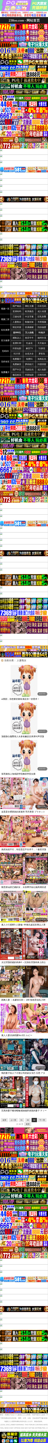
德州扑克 (42, 338)
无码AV (5, 351)
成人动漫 (42, 311)
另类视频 (42, 322)
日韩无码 (42, 375)
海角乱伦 (42, 359)
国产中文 (17, 369)
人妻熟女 (17, 322)
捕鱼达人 (17, 338)
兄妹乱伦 (29, 369)
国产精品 (17, 306)
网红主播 (29, 306)
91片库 (17, 354)
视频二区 (5, 319)
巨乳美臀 (42, 317)
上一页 (13, 1120)
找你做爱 (42, 327)
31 (21, 1120)
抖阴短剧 (29, 375)
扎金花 (29, 343)
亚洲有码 (17, 311)
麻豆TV (29, 348)
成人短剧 (42, 369)
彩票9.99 (17, 343)
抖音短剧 (17, 348)
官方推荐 (5, 340)
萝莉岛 (42, 354)
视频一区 (5, 309)
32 (28, 1120)
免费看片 (17, 359)
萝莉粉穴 (29, 364)
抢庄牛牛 (29, 338)
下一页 (42, 1120)
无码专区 (5, 362)
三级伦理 (17, 317)
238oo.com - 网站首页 (24, 20)
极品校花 (17, 375)
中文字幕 (29, 317)
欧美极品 (29, 311)
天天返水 (42, 343)
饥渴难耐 (29, 327)
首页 (4, 1120)
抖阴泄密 (42, 364)
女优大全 (29, 354)
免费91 (29, 359)
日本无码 (42, 306)
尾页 (28, 1124)
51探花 (42, 348)
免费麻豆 (17, 364)
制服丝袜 (29, 322)
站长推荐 (5, 330)
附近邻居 (17, 327)
